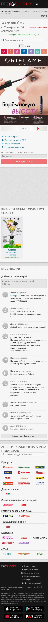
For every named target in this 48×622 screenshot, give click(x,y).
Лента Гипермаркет (8, 472)
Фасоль (24, 478)
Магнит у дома (24, 472)
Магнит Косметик (8, 537)
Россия (26, 11)
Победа (8, 483)
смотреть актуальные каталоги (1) (23, 34)
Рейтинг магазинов (31, 572)
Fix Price (8, 516)
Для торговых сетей (32, 583)
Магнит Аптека (8, 554)
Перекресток (24, 467)
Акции (8, 11)
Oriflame (16, 11)
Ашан (40, 472)
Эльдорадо (8, 505)
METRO (40, 467)
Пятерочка (8, 467)
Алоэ (40, 554)
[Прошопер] (2, 11)
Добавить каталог (31, 569)
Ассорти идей (8, 543)
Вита (24, 554)
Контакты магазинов (32, 576)
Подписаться (25, 162)
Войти (44, 16)
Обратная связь (30, 566)
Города (27, 579)
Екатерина (15, 295)
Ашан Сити (8, 478)
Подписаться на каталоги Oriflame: (17, 152)
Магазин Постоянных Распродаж (24, 516)
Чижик (40, 478)
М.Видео (24, 505)
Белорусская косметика (24, 537)
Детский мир (8, 494)
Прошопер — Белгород (16, 4)
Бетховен (8, 527)
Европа (24, 483)
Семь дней (24, 543)
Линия (40, 483)
